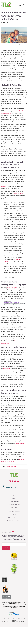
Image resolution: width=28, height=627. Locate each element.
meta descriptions (12, 288)
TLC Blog (14, 498)
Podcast (14, 524)
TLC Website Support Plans (14, 521)
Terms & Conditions (18, 619)
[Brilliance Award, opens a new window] (5, 589)
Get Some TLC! (14, 527)
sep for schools (11, 466)
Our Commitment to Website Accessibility (14, 621)
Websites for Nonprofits (14, 504)
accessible (6, 368)
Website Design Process (14, 511)
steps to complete (18, 193)
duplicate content (6, 133)
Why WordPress (14, 514)
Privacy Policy (7, 619)
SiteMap (14, 620)
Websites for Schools (14, 501)
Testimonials (14, 507)
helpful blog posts (20, 443)
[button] (6, 548)
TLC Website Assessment (14, 517)
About (14, 495)
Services (14, 492)
